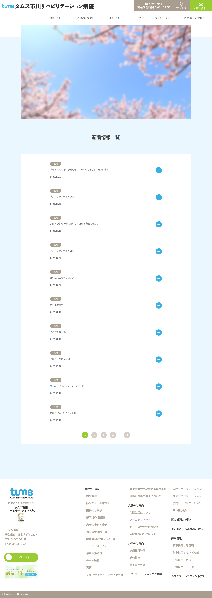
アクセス (181, 8)
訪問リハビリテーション (187, 503)
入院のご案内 (85, 17)
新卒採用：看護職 (183, 545)
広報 (56, 163)
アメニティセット (140, 519)
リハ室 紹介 (180, 510)
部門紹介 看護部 (96, 517)
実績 (89, 567)
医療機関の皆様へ (194, 17)
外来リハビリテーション (187, 496)
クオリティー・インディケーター (104, 576)
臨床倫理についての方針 (100, 539)
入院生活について (140, 512)
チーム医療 (92, 560)
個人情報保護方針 (96, 531)
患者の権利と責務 (96, 524)
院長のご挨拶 (94, 510)
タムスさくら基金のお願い (187, 529)
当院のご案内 (55, 17)
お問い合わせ (201, 8)
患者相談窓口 (94, 553)
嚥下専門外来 (137, 564)
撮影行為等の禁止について (145, 496)
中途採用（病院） (183, 559)
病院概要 (91, 496)
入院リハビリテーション (187, 489)
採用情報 (176, 538)
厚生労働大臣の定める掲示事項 (148, 489)
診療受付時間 (137, 550)
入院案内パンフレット (143, 534)
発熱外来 (135, 557)
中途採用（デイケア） (186, 567)
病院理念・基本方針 (98, 503)
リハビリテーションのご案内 (153, 17)
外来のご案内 (114, 17)
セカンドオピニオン (98, 546)
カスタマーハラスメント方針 (188, 576)
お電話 (153, 5)
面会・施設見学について (144, 526)
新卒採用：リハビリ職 (186, 552)
